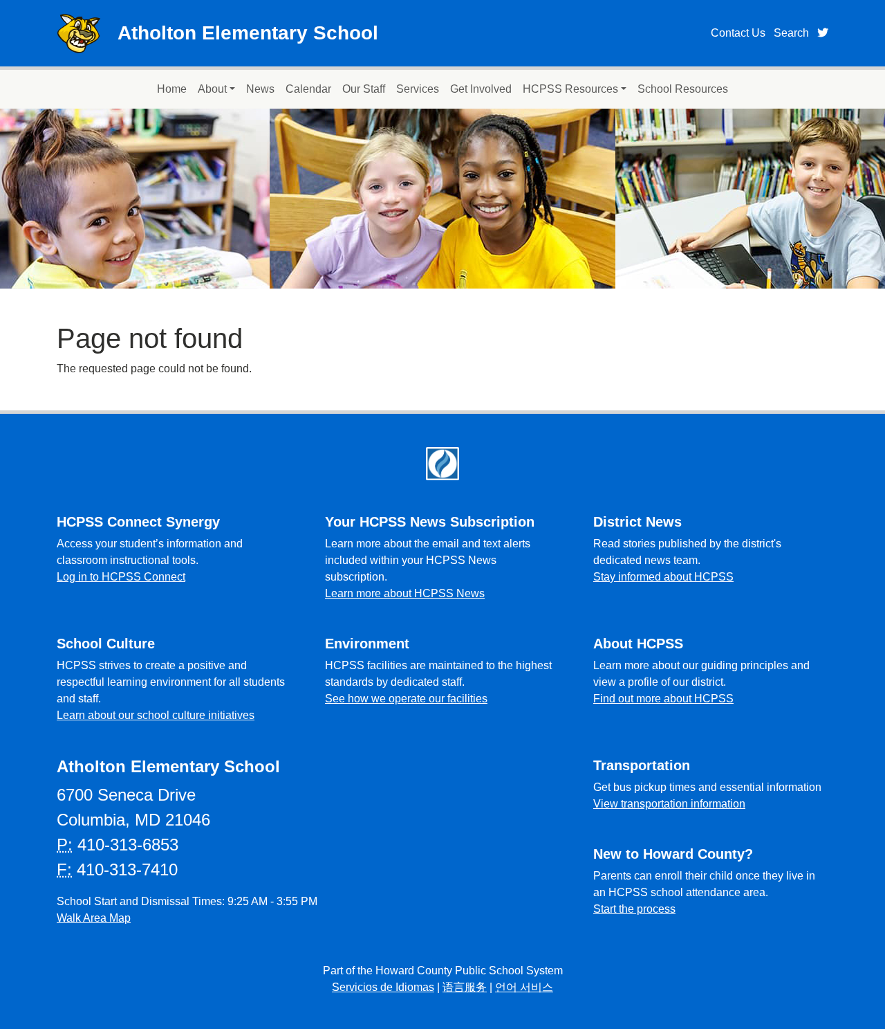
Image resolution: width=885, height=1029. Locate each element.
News (260, 89)
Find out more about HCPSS (663, 698)
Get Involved (481, 89)
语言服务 (464, 987)
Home (172, 89)
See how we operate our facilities (406, 698)
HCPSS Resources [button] (570, 89)
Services (417, 89)
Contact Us (738, 33)
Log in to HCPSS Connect (121, 577)
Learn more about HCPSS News (405, 593)
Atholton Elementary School (248, 33)
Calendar (308, 89)
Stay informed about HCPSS (663, 577)
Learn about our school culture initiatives (155, 715)
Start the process (634, 909)
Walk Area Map (94, 918)
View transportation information (669, 804)
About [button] (212, 89)
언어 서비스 (524, 987)
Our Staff (363, 89)
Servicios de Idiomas (383, 987)
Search (791, 33)
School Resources (682, 89)
